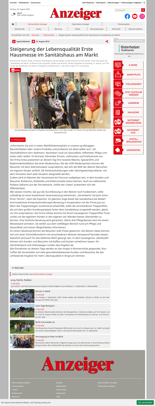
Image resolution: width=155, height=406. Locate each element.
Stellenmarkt (17, 393)
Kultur (38, 29)
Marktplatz (100, 3)
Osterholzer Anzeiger (80, 24)
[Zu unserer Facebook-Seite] (127, 16)
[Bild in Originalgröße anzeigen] (60, 100)
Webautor (16, 396)
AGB (58, 396)
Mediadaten (24, 3)
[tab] (15, 70)
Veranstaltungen (97, 29)
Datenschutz (61, 389)
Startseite (35, 35)
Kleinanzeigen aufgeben (131, 3)
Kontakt (13, 3)
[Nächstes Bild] (109, 103)
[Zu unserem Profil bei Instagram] (142, 16)
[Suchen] (143, 10)
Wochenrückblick (135, 29)
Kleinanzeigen (113, 3)
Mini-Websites (88, 3)
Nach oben (19, 268)
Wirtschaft (116, 29)
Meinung (58, 29)
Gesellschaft (19, 29)
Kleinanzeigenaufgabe (21, 382)
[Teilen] (107, 41)
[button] (144, 3)
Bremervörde (49, 35)
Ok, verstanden (145, 402)
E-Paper (15, 389)
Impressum (36, 3)
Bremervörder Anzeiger (37, 24)
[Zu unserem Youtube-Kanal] (134, 16)
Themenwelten (124, 24)
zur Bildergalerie (18, 140)
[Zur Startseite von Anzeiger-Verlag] (76, 14)
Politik (77, 29)
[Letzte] (11, 103)
